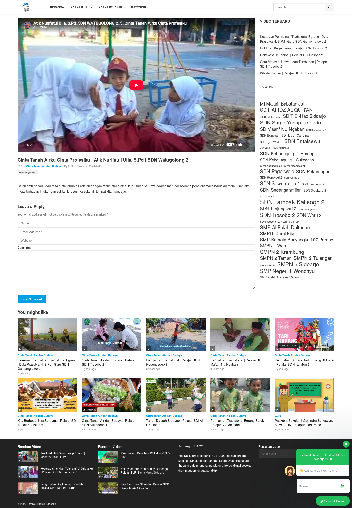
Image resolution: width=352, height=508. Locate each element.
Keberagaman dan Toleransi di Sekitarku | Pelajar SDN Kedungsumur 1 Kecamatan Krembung (66, 470)
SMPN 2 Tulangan (313, 258)
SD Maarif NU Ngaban (282, 129)
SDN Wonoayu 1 (286, 221)
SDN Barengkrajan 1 (316, 129)
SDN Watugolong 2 (27, 172)
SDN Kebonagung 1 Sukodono (287, 159)
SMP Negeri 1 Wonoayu (287, 271)
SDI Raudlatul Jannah (270, 116)
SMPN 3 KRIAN (267, 265)
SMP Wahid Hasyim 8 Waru (279, 277)
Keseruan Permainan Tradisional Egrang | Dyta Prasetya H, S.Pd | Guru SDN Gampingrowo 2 (294, 39)
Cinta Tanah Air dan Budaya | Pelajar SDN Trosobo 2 (108, 362)
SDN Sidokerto (267, 196)
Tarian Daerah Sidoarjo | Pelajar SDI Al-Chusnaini (175, 422)
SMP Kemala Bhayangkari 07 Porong (296, 239)
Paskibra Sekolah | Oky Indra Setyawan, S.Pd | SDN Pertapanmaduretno (304, 422)
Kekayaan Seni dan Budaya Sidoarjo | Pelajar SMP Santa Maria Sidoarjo (145, 470)
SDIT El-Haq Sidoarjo (304, 116)
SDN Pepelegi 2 (271, 177)
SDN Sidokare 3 (315, 190)
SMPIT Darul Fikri (278, 233)
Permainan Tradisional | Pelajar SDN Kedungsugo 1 (173, 362)
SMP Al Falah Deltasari (285, 227)
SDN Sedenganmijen (281, 189)
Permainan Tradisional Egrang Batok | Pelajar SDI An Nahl (237, 422)
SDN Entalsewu (302, 141)
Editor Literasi (76, 166)
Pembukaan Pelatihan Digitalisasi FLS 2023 (145, 455)
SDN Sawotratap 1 (280, 183)
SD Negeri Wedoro (271, 142)
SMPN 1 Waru (273, 245)
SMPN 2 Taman (276, 258)
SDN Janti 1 (266, 147)
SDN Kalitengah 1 (282, 147)
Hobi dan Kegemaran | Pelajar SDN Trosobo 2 (293, 48)
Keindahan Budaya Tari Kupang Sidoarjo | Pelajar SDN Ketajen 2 (304, 362)
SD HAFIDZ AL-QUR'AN (286, 109)
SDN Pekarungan (313, 171)
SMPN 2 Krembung (282, 251)
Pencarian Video (269, 446)
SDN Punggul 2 (291, 177)
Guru (278, 416)
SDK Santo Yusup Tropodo (290, 122)
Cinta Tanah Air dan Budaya (43, 166)
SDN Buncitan (270, 135)
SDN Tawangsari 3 (307, 209)
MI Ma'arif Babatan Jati (282, 103)
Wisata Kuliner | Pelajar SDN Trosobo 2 (288, 73)
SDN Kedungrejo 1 (271, 166)
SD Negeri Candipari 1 (297, 135)
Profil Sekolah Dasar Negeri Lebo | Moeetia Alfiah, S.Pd (62, 455)
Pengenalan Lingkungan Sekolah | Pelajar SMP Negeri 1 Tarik (62, 485)
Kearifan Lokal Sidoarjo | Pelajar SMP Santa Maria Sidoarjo (145, 486)
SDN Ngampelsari (295, 166)
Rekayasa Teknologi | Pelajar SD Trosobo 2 (291, 55)
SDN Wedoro (268, 221)
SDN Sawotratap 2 (313, 184)
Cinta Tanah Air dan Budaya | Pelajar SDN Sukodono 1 (108, 422)
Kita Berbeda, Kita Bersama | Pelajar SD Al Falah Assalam (47, 422)
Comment (25, 247)
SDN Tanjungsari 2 (278, 208)
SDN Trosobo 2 (277, 215)
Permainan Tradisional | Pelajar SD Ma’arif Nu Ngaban (236, 362)
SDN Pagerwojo (277, 171)
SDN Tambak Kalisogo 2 (292, 202)
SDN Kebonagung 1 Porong (287, 153)
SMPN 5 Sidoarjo (298, 264)
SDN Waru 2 (309, 215)
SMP (298, 221)
